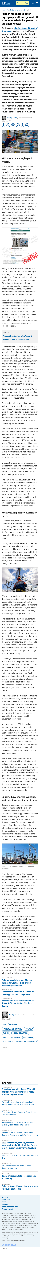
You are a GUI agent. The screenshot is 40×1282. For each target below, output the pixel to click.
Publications (11, 10)
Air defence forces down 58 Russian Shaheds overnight (16, 1167)
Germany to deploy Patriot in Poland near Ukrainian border (19, 1113)
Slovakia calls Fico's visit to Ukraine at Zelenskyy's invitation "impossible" (17, 993)
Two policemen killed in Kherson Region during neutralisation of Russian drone (18, 1103)
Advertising (6, 1199)
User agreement (7, 1209)
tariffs (6, 1033)
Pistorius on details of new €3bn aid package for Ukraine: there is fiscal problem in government (17, 983)
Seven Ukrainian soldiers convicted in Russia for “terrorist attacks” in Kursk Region (18, 1003)
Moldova (29, 1029)
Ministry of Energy (11, 1037)
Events (4, 1202)
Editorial (5, 1204)
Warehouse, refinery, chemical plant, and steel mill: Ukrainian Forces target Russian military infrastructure (19, 1145)
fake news (28, 1037)
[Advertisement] (20, 1064)
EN (32, 3)
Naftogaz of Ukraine (12, 1029)
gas (4, 1024)
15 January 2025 (22, 10)
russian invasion (20, 1033)
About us (5, 1197)
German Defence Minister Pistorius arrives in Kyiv (20, 1156)
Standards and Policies (10, 1207)
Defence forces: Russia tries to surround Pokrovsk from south (20, 1187)
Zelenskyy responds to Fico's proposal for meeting (19, 1177)
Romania (13, 1024)
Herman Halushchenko (26, 1041)
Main (3, 10)
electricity (8, 1041)
